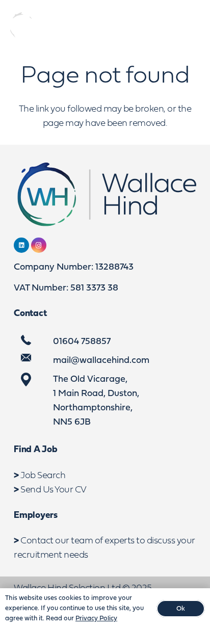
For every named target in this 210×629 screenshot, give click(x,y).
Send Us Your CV (53, 490)
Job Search (42, 476)
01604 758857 (82, 342)
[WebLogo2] (48, 26)
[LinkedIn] (21, 245)
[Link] (152, 26)
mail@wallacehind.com (101, 360)
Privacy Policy (96, 618)
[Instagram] (38, 245)
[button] (193, 25)
